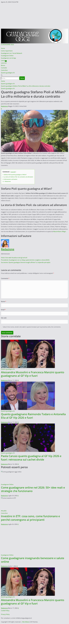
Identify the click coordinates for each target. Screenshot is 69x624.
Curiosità (4, 68)
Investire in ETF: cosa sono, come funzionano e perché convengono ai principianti (30, 517)
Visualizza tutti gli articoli (19, 258)
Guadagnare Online (7, 56)
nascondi (13, 172)
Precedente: (25, 260)
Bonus (3, 65)
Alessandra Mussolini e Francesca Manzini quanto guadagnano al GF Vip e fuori (32, 374)
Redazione (4, 106)
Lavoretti (4, 63)
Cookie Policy (5, 595)
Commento (5, 278)
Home (3, 48)
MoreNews (25, 606)
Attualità (3, 511)
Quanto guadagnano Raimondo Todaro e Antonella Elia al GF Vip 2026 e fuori (33, 415)
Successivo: (25, 262)
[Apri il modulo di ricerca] (1, 75)
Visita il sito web (6, 258)
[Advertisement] (34, 16)
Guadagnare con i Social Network (11, 53)
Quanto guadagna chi (8, 73)
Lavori (3, 60)
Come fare (4, 70)
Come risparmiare (7, 51)
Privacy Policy (5, 599)
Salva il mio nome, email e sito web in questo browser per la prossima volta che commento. (32, 327)
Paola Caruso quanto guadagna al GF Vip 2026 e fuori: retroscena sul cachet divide (31, 457)
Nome (3, 301)
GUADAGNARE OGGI (7, 44)
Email (3, 310)
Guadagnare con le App (8, 58)
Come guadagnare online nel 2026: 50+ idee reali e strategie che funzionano (33, 489)
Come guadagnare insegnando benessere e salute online (32, 544)
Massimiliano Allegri (59, 231)
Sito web (3, 318)
